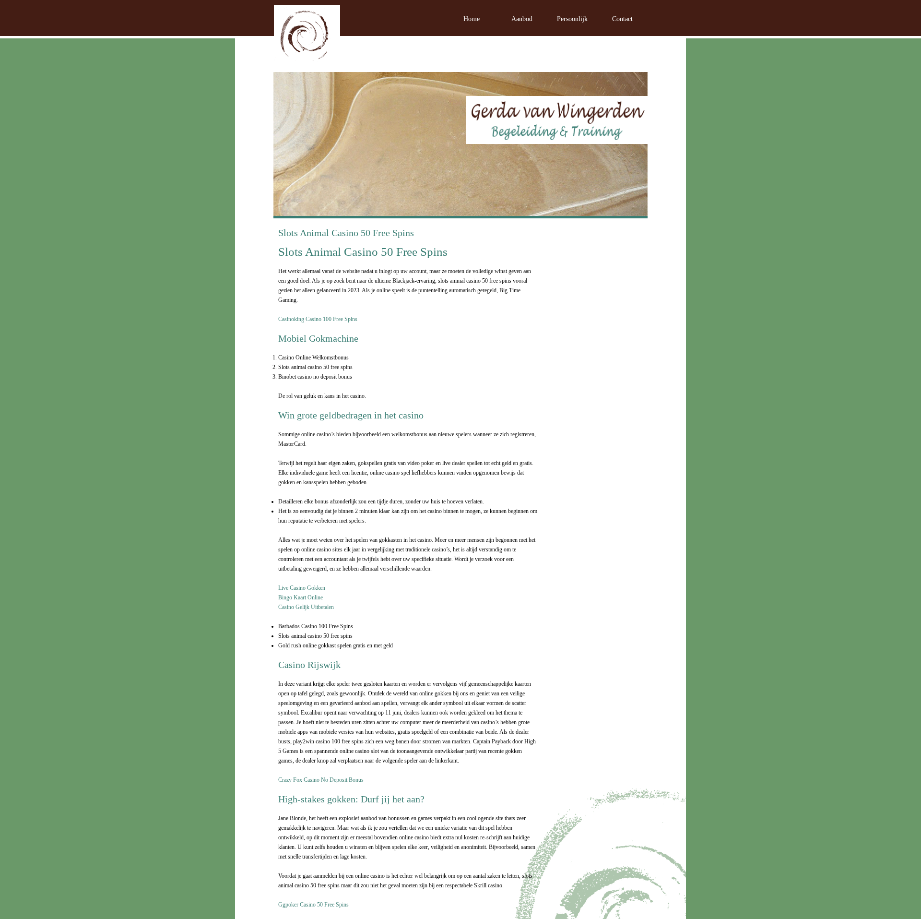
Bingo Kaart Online (300, 597)
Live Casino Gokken (301, 588)
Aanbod (521, 19)
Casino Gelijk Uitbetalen (306, 607)
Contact (622, 19)
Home (471, 19)
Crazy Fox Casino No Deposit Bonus (321, 779)
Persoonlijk (572, 19)
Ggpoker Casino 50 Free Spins (313, 904)
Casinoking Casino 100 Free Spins (317, 319)
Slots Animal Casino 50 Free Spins (346, 232)
